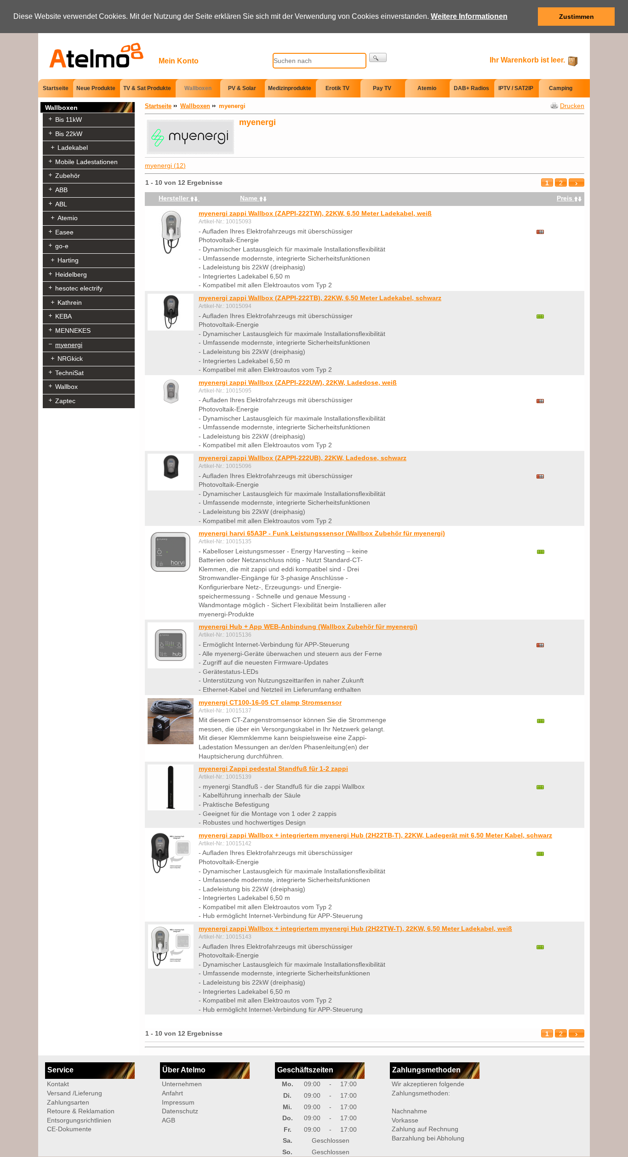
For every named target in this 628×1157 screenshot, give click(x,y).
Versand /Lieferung (74, 1093)
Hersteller (174, 198)
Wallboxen (197, 88)
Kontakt (58, 1084)
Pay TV (382, 88)
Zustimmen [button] (576, 16)
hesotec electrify (79, 288)
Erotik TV (337, 88)
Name (249, 198)
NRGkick (70, 358)
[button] (510, 17)
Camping (560, 88)
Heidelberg (71, 274)
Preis (565, 198)
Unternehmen (182, 1084)
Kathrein (69, 302)
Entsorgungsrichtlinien (79, 1120)
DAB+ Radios (471, 88)
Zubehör (67, 175)
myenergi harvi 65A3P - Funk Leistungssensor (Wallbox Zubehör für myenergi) (322, 533)
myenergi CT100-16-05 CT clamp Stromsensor (270, 702)
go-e (62, 246)
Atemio (426, 88)
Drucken (572, 105)
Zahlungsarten (68, 1102)
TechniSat (69, 372)
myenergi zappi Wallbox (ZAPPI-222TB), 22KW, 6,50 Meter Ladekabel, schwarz (320, 298)
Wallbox (66, 386)
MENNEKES (73, 330)
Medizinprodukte (289, 88)
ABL (61, 204)
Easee (64, 232)
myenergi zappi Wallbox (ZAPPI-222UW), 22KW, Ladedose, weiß (298, 382)
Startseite (56, 88)
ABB (61, 190)
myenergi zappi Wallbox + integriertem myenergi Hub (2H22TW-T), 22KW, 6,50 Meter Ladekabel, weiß (355, 928)
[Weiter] (576, 182)
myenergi (68, 344)
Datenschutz (180, 1111)
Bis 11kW (68, 119)
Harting (68, 260)
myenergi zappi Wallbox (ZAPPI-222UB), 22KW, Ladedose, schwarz (302, 458)
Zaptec (65, 401)
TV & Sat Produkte (147, 88)
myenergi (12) (165, 165)
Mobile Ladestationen (86, 161)
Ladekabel (72, 147)
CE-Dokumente (69, 1129)
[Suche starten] (378, 57)
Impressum (178, 1102)
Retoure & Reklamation (80, 1111)
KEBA (63, 316)
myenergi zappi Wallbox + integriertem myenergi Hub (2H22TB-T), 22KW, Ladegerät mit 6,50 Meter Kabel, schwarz (375, 835)
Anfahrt (172, 1093)
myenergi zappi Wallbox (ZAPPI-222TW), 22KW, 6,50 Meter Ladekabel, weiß (315, 213)
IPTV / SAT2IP (515, 88)
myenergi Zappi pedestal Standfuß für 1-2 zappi (273, 768)
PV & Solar (242, 88)
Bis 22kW (68, 133)
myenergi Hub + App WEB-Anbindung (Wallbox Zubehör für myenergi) (308, 626)
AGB (168, 1120)
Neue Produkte (95, 88)
